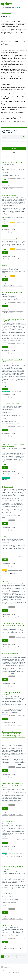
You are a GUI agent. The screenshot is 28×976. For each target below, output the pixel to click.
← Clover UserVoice (6, 13)
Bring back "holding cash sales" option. (12, 360)
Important (13, 188)
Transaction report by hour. (10, 654)
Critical (20, 188)
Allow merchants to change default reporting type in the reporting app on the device (13, 625)
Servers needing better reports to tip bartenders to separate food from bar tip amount (14, 867)
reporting (5, 581)
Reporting (24, 178)
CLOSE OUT (5, 537)
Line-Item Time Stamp (9, 195)
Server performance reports (11, 404)
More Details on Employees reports (13, 292)
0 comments (18, 178)
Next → (22, 956)
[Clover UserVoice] (7, 3)
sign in (16, 7)
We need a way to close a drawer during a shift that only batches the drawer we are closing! (13, 444)
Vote (5, 182)
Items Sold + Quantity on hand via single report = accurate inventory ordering (12, 785)
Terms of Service (15, 972)
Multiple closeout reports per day (12, 162)
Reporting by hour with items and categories (12, 693)
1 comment (18, 637)
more (7, 219)
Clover (10, 972)
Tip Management (7, 487)
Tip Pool (4, 266)
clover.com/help (9, 970)
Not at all (5, 188)
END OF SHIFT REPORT (9, 821)
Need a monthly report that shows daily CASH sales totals (13, 320)
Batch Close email (7, 925)
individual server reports (9, 239)
